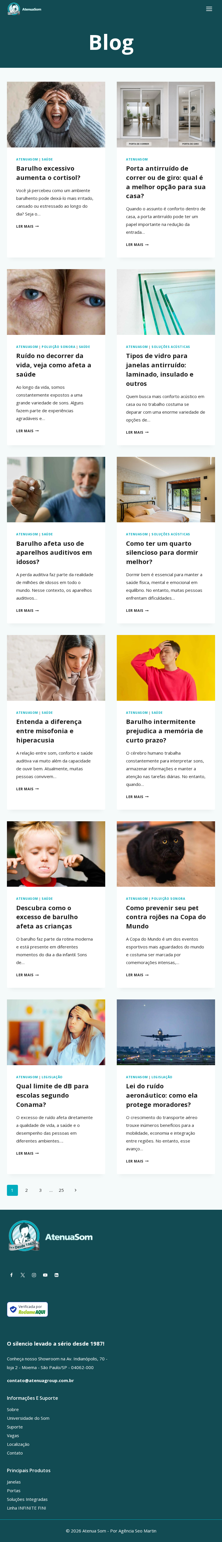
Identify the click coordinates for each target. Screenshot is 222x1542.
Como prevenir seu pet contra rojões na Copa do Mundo (166, 916)
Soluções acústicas (170, 347)
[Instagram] (33, 1275)
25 (61, 1190)
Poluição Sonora (58, 347)
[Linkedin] (56, 1275)
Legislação (52, 1077)
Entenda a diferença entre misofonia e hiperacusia (49, 730)
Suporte (15, 1427)
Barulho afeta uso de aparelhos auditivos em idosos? (54, 552)
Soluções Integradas (27, 1499)
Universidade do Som (28, 1418)
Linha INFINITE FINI (26, 1508)
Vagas (13, 1435)
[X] (22, 1275)
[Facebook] (11, 1275)
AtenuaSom (27, 159)
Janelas (14, 1482)
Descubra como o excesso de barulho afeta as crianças (47, 916)
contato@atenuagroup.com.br (40, 1380)
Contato (15, 1453)
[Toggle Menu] (209, 9)
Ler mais (27, 226)
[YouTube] (45, 1275)
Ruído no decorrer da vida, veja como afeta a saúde (53, 364)
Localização (18, 1444)
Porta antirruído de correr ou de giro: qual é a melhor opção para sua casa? (166, 182)
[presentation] (56, 114)
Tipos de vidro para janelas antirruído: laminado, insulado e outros (159, 369)
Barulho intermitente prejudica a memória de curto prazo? (164, 730)
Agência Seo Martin (137, 1531)
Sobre (13, 1409)
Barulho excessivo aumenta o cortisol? (48, 173)
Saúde (47, 159)
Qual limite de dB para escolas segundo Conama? (52, 1095)
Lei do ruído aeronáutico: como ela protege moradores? (162, 1095)
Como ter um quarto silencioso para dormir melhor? (162, 552)
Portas (14, 1490)
